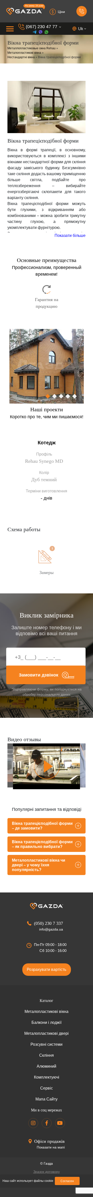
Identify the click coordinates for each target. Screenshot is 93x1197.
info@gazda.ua (51, 929)
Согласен (67, 1181)
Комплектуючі (46, 1077)
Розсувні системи (46, 1044)
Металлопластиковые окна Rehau (31, 48)
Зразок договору (46, 1172)
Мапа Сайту (46, 1099)
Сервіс (46, 1088)
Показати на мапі (51, 1147)
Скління (46, 1055)
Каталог (46, 1000)
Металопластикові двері (46, 1033)
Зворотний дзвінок (81, 11)
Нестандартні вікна (21, 57)
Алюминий (46, 1066)
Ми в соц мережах (46, 1110)
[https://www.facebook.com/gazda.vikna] (47, 1123)
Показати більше (70, 235)
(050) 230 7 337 (48, 923)
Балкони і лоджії (46, 1022)
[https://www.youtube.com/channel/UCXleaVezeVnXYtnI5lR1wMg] (60, 1123)
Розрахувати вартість (46, 969)
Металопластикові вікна (24, 52)
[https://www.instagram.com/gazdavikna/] (33, 1123)
